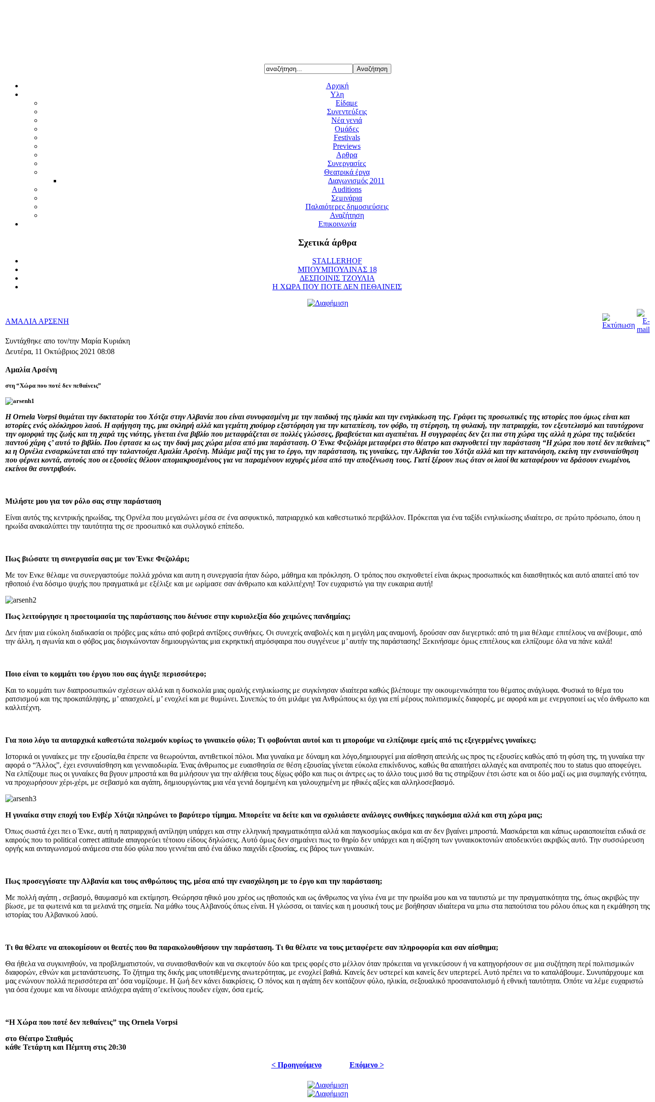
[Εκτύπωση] (618, 325)
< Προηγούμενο (296, 1065)
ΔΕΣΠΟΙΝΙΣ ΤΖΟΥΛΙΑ (337, 278)
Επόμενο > (367, 1065)
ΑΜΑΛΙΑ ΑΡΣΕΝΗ (37, 321)
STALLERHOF (337, 261)
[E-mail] (643, 329)
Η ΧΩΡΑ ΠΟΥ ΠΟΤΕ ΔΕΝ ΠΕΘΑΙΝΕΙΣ (337, 287)
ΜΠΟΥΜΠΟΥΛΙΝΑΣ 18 (337, 269)
